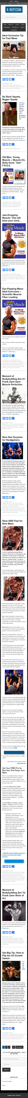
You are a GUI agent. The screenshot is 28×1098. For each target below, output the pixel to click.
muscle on (11, 205)
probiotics (22, 876)
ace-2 (10, 503)
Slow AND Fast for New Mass (12, 522)
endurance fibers (13, 504)
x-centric (13, 881)
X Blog (10, 83)
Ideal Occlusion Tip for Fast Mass (12, 37)
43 (13, 1047)
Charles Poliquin (11, 873)
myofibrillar (18, 875)
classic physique (6, 941)
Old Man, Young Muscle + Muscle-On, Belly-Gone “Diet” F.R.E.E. (13, 161)
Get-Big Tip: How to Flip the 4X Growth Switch (13, 955)
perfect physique (7, 427)
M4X (9, 1037)
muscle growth (11, 364)
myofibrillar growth (16, 1037)
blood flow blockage (15, 85)
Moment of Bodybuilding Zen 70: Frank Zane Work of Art (14, 894)
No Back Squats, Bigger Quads (11, 98)
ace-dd (14, 503)
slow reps (5, 879)
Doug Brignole (19, 277)
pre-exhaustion (10, 88)
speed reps (11, 879)
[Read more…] (19, 75)
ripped (16, 942)
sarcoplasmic (21, 878)
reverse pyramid (18, 510)
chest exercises (10, 277)
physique (9, 366)
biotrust (17, 872)
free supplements (10, 875)
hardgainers (5, 507)
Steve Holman (12, 148)
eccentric (19, 873)
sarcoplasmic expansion (8, 1038)
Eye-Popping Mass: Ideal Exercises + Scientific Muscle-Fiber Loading (13, 293)
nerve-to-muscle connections (10, 509)
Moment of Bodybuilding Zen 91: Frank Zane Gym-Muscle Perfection (14, 380)
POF (23, 1037)
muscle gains (20, 507)
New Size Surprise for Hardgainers (12, 438)
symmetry (4, 428)
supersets (18, 88)
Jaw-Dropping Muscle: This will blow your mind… (12, 217)
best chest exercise (14, 275)
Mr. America (17, 278)
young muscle (15, 206)
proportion (11, 942)
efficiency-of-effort (7, 278)
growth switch (14, 1035)
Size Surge (18, 1038)
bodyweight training (17, 939)
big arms (13, 1034)
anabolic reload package (16, 938)
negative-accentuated (8, 876)
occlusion (22, 86)
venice (9, 428)
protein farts (6, 878)
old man (9, 206)
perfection (15, 427)
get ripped (7, 1035)
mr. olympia (20, 425)
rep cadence (13, 878)
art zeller (14, 424)
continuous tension (7, 86)
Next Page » (19, 1047)
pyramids (11, 510)
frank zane (7, 425)
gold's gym (14, 425)
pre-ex (4, 88)
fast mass (16, 86)
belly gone (12, 203)
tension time (14, 512)
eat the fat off (19, 1034)
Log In (3, 1085)
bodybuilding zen (6, 939)
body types (19, 503)
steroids (9, 367)
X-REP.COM (14, 9)
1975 (10, 424)
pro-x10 (17, 876)
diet (16, 203)
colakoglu (5, 504)
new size (21, 509)
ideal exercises (18, 363)
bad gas (13, 872)
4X (9, 872)
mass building (13, 507)
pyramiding (5, 510)
